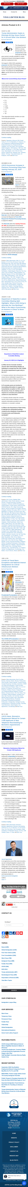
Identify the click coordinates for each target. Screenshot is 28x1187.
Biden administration (11, 260)
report (17, 185)
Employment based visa (7, 145)
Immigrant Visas (19, 277)
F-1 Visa (9, 269)
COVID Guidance (5, 505)
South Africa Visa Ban (15, 703)
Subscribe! (14, 907)
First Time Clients (11, 146)
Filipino (3, 523)
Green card (9, 526)
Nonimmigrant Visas (9, 281)
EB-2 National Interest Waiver (16, 513)
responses (18, 324)
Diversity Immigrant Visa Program (13, 508)
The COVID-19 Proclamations (10, 639)
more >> (4, 879)
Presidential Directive (9, 699)
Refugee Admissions (6, 544)
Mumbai (10, 538)
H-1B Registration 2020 (10, 528)
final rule (4, 215)
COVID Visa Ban (21, 505)
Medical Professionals (21, 280)
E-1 (6, 141)
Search (14, 990)
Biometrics (18, 824)
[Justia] (14, 933)
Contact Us (14, 11)
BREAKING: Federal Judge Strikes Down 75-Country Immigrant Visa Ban (14, 1074)
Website (14, 1137)
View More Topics (7, 980)
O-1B (16, 151)
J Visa (18, 278)
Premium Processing (17, 283)
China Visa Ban (5, 682)
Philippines (22, 541)
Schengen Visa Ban (20, 702)
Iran (17, 534)
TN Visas (8, 154)
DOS (19, 510)
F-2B (19, 519)
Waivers (16, 550)
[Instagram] (3, 936)
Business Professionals (20, 680)
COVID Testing (13, 505)
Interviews (8, 534)
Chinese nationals (16, 501)
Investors (14, 278)
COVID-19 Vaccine (6, 507)
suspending (11, 756)
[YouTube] (21, 933)
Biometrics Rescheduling (19, 826)
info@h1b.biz (16, 1127)
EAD (23, 262)
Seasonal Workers (12, 284)
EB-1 (9, 263)
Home (4, 11)
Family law (13, 520)
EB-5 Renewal (7, 514)
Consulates (18, 502)
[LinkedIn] (10, 933)
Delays (15, 507)
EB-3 (10, 265)
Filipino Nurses (8, 523)
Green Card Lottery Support (10, 1033)
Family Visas (20, 522)
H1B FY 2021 (19, 528)
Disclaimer (14, 1146)
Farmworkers (4, 271)
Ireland (21, 696)
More (24, 11)
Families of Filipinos (6, 520)
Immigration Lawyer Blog (9, 1002)
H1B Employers (14, 148)
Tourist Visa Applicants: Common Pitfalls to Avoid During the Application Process (14, 1050)
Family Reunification (11, 522)
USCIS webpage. (12, 254)
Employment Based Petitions (17, 143)
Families (23, 519)
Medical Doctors (11, 280)
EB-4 (18, 265)
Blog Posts (14, 1160)
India (18, 531)
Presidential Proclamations (12, 543)
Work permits (8, 289)
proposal (18, 52)
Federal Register (11, 271)
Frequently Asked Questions (14, 525)
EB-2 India (16, 263)
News (17, 149)
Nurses (3, 540)
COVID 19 (10, 504)
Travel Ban (23, 703)
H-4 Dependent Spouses (12, 830)
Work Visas (15, 155)
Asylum (11, 499)
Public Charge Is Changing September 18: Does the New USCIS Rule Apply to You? (14, 1079)
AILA (7, 499)
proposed (4, 65)
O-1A (13, 151)
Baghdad (15, 499)
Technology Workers (17, 286)
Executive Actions (20, 517)
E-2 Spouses (20, 141)
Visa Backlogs (18, 549)
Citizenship (5, 1024)
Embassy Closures (6, 516)
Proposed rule (9, 152)
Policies (3, 152)
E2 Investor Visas (17, 262)
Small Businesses (6, 703)
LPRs (12, 537)
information (18, 582)
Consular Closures (22, 682)
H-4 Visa (13, 274)
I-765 (11, 277)
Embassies (23, 514)
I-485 (23, 529)
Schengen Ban (11, 702)
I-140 (19, 275)
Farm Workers (19, 269)
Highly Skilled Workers (10, 275)
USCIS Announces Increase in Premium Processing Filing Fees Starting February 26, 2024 (14, 167)
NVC (6, 540)
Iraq (2, 535)
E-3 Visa (10, 262)
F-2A (16, 519)
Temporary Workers (14, 287)
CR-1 (12, 507)
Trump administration (15, 154)
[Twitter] (7, 933)
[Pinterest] (17, 933)
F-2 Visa (13, 269)
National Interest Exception (8, 697)
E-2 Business (14, 827)
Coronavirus (4, 504)
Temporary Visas (16, 152)
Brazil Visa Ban (19, 679)
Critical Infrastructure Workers (8, 686)
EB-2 (12, 263)
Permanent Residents (15, 541)
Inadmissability (13, 531)
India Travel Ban (8, 696)
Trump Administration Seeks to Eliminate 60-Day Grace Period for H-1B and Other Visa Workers (14, 35)
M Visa (5, 280)
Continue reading (6, 137)
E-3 (7, 262)
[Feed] (7, 936)
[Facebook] (3, 933)
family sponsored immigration (10, 876)
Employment (7, 143)
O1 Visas (20, 151)
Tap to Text (20, 3)
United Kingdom (14, 705)
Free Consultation (20, 146)
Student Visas (5, 286)
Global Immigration (6, 148)
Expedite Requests (6, 519)
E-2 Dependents (13, 141)
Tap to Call (7, 3)
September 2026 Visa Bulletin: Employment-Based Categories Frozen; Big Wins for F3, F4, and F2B (13, 1069)
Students (11, 286)
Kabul (3, 537)
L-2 (10, 832)
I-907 (14, 277)
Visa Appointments (10, 549)
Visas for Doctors (9, 550)
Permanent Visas (7, 1019)
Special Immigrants (20, 544)
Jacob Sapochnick (7, 859)
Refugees (13, 544)
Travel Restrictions (14, 547)
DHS (19, 140)
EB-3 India (14, 265)
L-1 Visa (14, 149)
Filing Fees (18, 271)
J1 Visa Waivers (14, 535)
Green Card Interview (17, 526)
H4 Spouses (8, 149)
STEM (3, 546)
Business (4, 680)
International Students (6, 278)
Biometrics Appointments (7, 826)
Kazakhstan (7, 537)
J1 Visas (22, 278)
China (9, 501)
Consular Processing (10, 502)
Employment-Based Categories (9, 517)
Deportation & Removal (11, 140)
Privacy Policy (14, 1142)
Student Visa (20, 284)
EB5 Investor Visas (15, 514)
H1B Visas (20, 148)
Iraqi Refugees (7, 535)
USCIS (8, 155)
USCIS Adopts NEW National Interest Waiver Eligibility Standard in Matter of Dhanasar (13, 1045)
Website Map (14, 1155)
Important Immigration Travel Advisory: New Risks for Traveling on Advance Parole (13, 1084)
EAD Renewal (5, 263)
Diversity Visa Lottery (12, 510)
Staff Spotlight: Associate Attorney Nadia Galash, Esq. (14, 1056)
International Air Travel (11, 532)
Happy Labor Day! (7, 1053)
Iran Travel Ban (22, 534)
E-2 (8, 141)
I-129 (17, 275)
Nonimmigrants (8, 151)
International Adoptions (8, 1030)
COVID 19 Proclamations (18, 504)
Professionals (5, 284)
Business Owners (10, 680)
